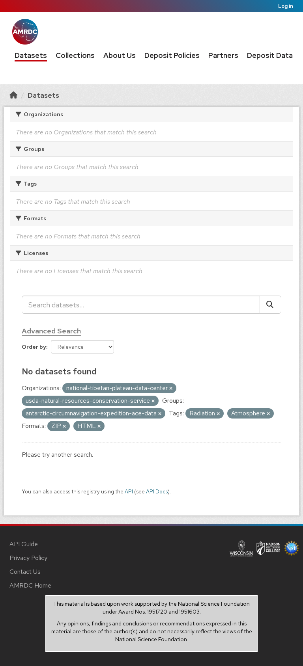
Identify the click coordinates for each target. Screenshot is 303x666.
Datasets (31, 55)
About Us (119, 55)
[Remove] (170, 388)
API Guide (23, 544)
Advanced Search (51, 330)
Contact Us (25, 571)
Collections (75, 55)
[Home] (13, 95)
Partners (223, 55)
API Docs (157, 491)
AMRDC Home (30, 585)
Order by (34, 346)
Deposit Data (270, 55)
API (129, 491)
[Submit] (270, 305)
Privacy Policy (28, 558)
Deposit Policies (172, 55)
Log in (285, 6)
